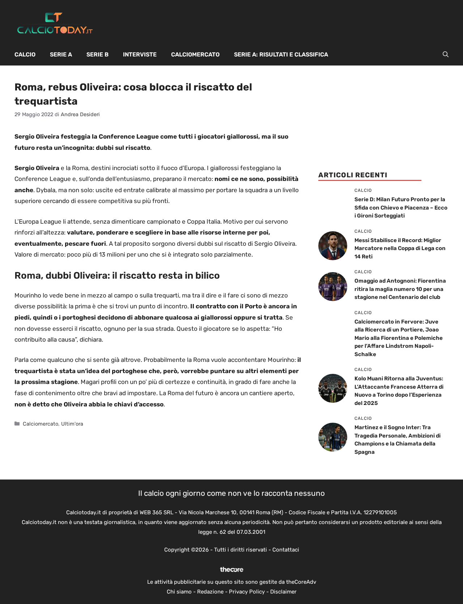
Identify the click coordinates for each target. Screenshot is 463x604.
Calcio (24, 54)
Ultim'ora (72, 424)
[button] (446, 55)
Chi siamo (179, 591)
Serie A (61, 54)
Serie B (97, 54)
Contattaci (285, 549)
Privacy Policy (247, 591)
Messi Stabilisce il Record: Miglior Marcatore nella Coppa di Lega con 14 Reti (400, 248)
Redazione (210, 591)
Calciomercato (195, 54)
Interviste (140, 54)
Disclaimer (283, 591)
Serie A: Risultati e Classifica (281, 54)
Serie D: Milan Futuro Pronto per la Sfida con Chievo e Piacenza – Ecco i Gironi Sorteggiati (400, 207)
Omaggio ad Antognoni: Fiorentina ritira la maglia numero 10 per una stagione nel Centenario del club (400, 289)
